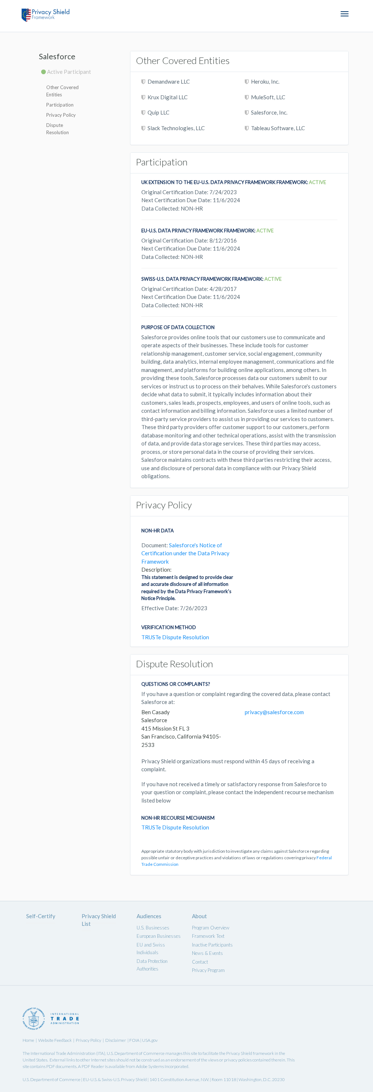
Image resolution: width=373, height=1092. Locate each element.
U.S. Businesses (153, 928)
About (199, 916)
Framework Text (208, 936)
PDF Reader (93, 1066)
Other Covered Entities (62, 90)
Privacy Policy (61, 115)
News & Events (207, 953)
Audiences (149, 916)
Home (28, 1040)
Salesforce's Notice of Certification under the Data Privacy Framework (185, 553)
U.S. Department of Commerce (136, 1053)
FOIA (134, 1040)
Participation (60, 105)
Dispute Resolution (57, 128)
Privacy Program (208, 970)
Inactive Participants (212, 945)
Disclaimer (115, 1040)
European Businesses (159, 936)
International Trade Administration (63, 1053)
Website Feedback (55, 1040)
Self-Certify (40, 916)
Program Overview (210, 928)
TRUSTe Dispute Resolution (175, 637)
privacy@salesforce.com (274, 712)
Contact (200, 962)
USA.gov (150, 1040)
